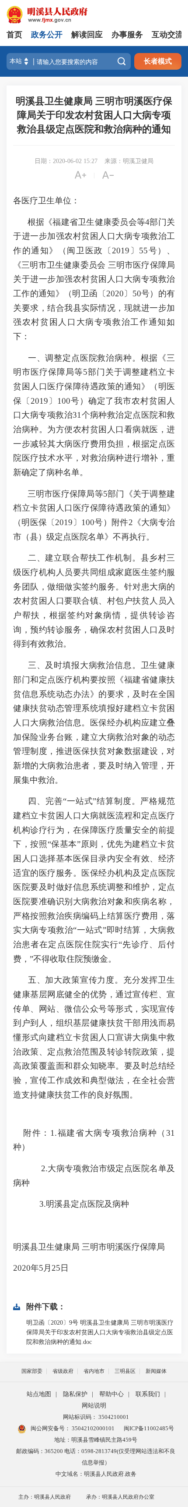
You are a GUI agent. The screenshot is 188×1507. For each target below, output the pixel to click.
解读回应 (87, 34)
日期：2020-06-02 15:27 (66, 161)
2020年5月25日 (48, 1267)
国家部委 (31, 1371)
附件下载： (46, 1306)
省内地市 (94, 1371)
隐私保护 (75, 1394)
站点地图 (39, 1394)
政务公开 (47, 34)
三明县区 (125, 1371)
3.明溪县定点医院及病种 (84, 1203)
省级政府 (62, 1371)
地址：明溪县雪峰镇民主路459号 (95, 1439)
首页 (14, 34)
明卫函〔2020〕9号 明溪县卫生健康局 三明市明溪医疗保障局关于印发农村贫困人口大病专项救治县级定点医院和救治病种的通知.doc (100, 1332)
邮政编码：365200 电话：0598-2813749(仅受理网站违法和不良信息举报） (95, 1457)
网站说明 (94, 1405)
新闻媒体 (156, 1371)
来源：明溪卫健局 (128, 161)
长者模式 (158, 61)
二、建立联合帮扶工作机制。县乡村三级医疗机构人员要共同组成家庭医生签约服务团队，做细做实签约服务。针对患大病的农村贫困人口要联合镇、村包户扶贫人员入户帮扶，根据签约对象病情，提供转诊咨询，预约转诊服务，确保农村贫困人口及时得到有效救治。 (94, 600)
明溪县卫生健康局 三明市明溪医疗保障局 (89, 1246)
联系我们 (148, 1394)
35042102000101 (92, 1428)
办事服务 (127, 34)
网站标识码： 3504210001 (96, 1417)
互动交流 (167, 34)
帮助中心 (111, 1394)
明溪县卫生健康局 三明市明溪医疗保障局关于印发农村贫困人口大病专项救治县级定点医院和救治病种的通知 (94, 115)
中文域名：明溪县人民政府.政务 (96, 1474)
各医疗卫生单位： (46, 200)
